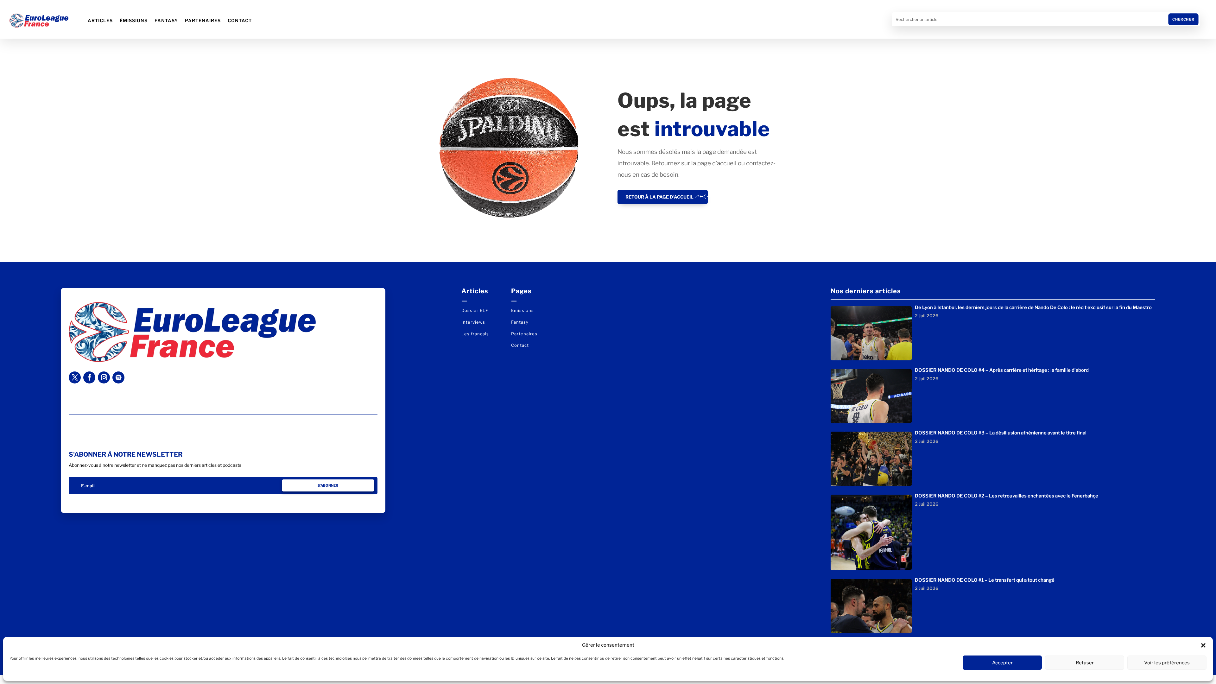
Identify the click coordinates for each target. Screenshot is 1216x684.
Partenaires (203, 20)
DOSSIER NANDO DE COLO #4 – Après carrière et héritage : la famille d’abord (1002, 370)
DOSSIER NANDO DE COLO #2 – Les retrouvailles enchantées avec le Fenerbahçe (1006, 496)
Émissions (134, 20)
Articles (100, 20)
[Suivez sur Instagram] (104, 377)
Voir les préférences (1167, 663)
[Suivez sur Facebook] (89, 377)
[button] (1203, 645)
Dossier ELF (474, 310)
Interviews (473, 322)
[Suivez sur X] (75, 377)
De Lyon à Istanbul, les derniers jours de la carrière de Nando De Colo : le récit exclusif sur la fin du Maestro (1033, 307)
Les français (475, 333)
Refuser (1085, 663)
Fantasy (166, 20)
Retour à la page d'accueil (659, 197)
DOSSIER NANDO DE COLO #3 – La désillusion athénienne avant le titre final (1000, 433)
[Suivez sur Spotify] (118, 377)
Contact (240, 20)
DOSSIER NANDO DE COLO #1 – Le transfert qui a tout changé (984, 580)
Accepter (1002, 663)
